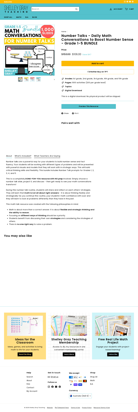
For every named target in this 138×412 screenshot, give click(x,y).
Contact (30, 387)
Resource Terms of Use (102, 408)
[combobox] (55, 9)
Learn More (69, 354)
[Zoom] (29, 50)
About (29, 380)
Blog (34, 17)
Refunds (50, 408)
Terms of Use (75, 408)
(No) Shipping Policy (62, 408)
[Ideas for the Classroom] (25, 326)
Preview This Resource (88, 106)
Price (63, 49)
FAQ (28, 384)
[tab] (9, 156)
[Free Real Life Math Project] (113, 326)
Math (18, 17)
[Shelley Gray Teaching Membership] (69, 326)
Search (30, 377)
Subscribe (8, 2)
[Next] (53, 79)
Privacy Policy (87, 408)
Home (63, 31)
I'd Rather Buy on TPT (98, 71)
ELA (26, 17)
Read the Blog (25, 354)
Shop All (8, 17)
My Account (32, 391)
